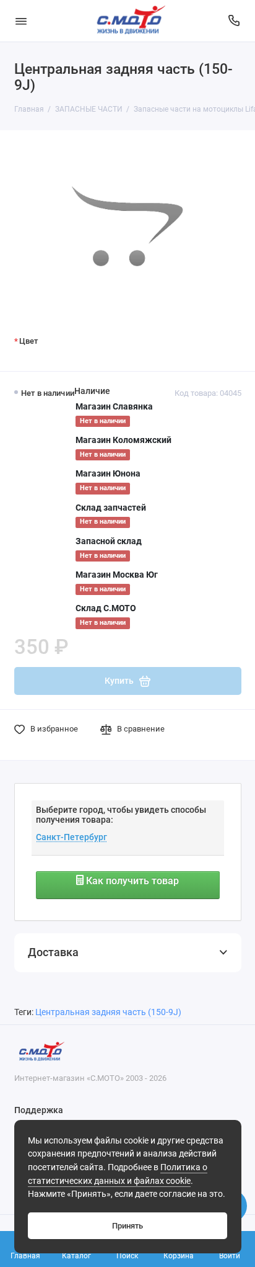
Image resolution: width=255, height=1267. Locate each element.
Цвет (28, 341)
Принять (127, 1225)
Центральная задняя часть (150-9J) (108, 1012)
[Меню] (21, 21)
